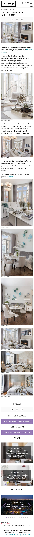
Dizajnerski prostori (7, 10)
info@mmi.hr (27, 530)
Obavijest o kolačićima (23, 534)
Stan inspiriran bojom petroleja (17, 432)
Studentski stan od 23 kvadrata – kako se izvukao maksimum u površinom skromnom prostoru (17, 454)
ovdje (11, 177)
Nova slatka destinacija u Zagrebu (17, 421)
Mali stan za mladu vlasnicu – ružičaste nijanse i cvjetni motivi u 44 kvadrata (17, 477)
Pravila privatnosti (9, 534)
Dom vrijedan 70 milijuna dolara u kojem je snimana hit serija (17, 506)
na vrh (31, 522)
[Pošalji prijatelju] (21, 19)
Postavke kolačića (17, 536)
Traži (31, 6)
